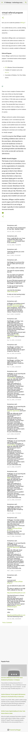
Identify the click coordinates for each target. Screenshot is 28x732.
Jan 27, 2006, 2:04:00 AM (14, 536)
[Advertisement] (14, 642)
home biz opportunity (13, 410)
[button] (3, 18)
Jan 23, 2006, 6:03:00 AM (14, 499)
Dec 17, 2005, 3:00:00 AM (14, 366)
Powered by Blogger (15, 730)
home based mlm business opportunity (14, 305)
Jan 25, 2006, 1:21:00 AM (14, 513)
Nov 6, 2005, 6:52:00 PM (13, 296)
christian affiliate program (14, 606)
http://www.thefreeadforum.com (16, 592)
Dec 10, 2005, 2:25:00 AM (14, 340)
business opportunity (13, 335)
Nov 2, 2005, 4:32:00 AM (14, 255)
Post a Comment (7, 622)
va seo (12, 241)
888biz (9, 478)
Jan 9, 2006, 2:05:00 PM (13, 434)
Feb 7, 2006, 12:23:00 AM (14, 570)
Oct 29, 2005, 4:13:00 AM (14, 231)
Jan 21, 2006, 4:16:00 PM (14, 467)
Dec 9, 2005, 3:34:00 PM (13, 314)
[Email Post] (3, 213)
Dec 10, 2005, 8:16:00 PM (14, 353)
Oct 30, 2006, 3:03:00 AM (14, 618)
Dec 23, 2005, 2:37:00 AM (14, 399)
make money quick (12, 291)
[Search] (26, 2)
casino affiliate (11, 377)
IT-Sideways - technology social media (15, 2)
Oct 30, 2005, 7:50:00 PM (14, 245)
